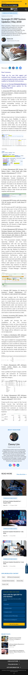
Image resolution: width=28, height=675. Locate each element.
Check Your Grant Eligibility (9, 5)
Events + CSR (5, 584)
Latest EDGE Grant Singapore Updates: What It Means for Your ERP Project (17, 651)
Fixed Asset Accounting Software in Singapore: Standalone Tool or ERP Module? (17, 638)
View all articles (21, 474)
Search (26, 9)
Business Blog (20, 580)
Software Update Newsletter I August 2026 (16, 644)
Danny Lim (10, 39)
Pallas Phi (5, 505)
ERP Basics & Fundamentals (13, 577)
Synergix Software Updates (9, 13)
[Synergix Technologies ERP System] (14, 9)
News (3, 577)
